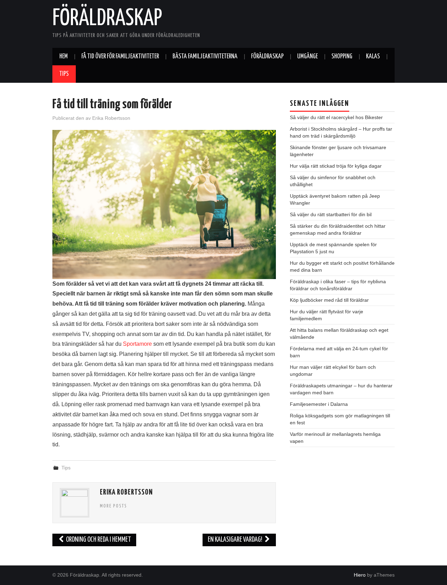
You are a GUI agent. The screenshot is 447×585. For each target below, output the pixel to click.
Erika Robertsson (111, 118)
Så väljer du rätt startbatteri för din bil (331, 214)
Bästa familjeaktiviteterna (205, 56)
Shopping (341, 56)
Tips (64, 74)
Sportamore (137, 344)
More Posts (113, 506)
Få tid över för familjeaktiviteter (120, 56)
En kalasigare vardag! (235, 539)
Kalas (373, 56)
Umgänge (307, 56)
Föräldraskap (107, 19)
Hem (63, 56)
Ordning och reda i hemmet (98, 539)
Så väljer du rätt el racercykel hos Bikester (336, 117)
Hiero (360, 575)
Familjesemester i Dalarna (319, 404)
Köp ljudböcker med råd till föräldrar (329, 300)
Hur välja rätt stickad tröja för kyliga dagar (336, 166)
